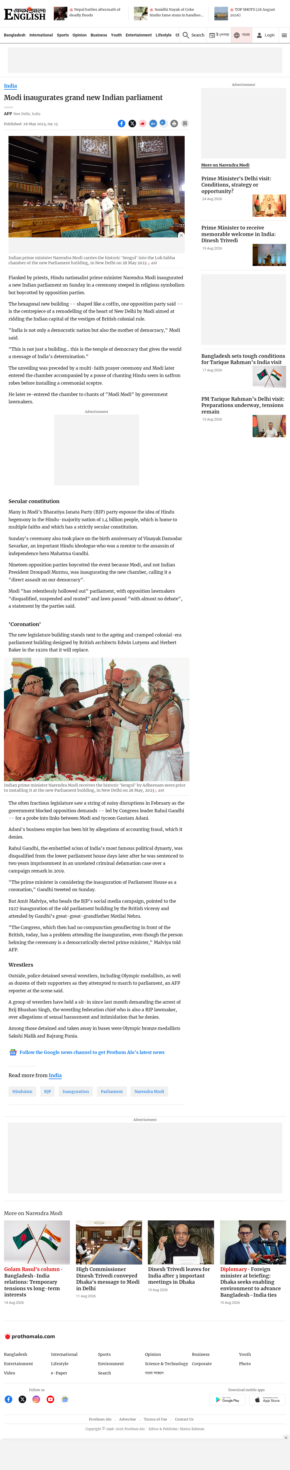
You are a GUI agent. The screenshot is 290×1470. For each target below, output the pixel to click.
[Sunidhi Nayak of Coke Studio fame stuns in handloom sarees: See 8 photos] (141, 13)
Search (104, 1373)
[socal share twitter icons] (133, 126)
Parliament (112, 1091)
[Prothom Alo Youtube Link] (53, 1400)
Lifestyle (164, 35)
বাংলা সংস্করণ (154, 1373)
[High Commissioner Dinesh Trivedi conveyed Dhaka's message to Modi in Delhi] (109, 1242)
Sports (63, 35)
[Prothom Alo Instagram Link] (39, 1400)
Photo (245, 1363)
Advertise (127, 1419)
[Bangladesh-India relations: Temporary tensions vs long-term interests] (37, 1242)
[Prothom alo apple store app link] (267, 1401)
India (10, 86)
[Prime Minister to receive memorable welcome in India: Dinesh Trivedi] (269, 255)
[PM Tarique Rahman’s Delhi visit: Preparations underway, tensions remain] (269, 426)
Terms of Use (155, 1419)
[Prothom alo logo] (29, 1338)
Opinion (79, 35)
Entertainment (139, 35)
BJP (47, 1091)
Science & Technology (166, 1363)
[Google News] (65, 1400)
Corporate (202, 1363)
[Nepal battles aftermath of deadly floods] (60, 13)
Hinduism (22, 1091)
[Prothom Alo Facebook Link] (11, 1400)
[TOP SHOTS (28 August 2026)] (221, 13)
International (41, 35)
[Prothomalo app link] (227, 1401)
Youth (116, 35)
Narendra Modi (149, 1091)
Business (99, 35)
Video (9, 1373)
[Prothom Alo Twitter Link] (25, 1400)
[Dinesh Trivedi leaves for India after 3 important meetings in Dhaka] (181, 1242)
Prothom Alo (100, 1419)
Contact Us (184, 1419)
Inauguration (76, 1091)
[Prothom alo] (25, 13)
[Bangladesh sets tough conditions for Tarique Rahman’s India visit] (269, 377)
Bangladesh (14, 35)
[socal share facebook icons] (122, 126)
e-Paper (59, 1373)
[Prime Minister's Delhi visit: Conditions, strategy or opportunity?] (269, 205)
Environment (111, 1363)
